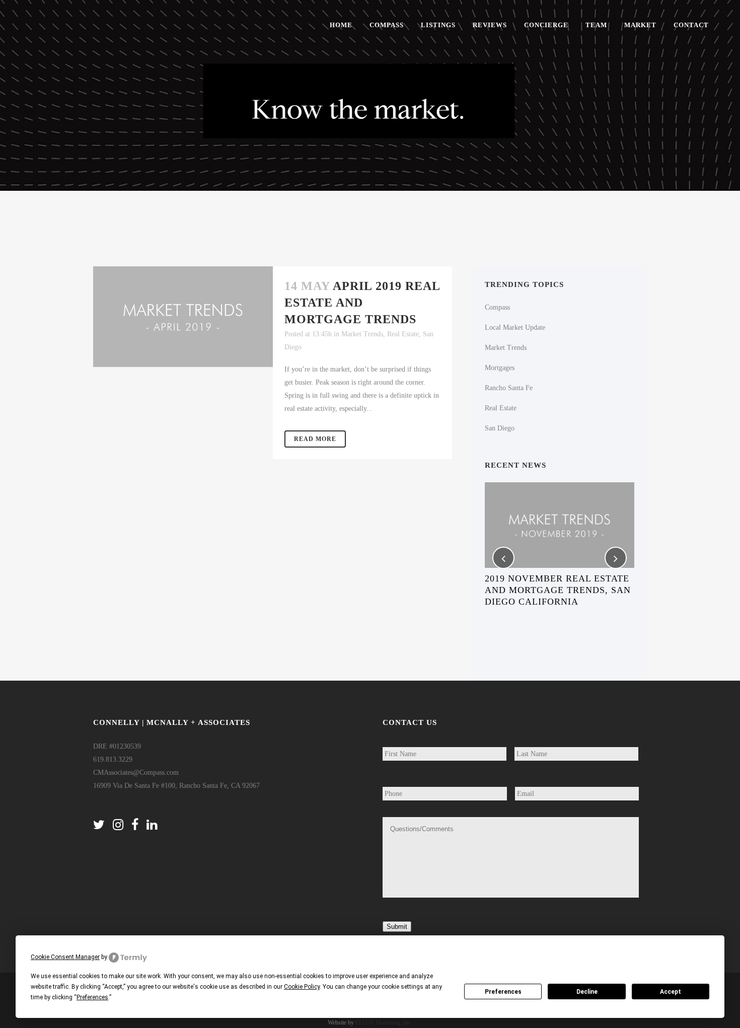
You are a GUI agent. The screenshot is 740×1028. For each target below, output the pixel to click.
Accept (670, 991)
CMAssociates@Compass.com (136, 772)
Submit (397, 926)
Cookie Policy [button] (302, 986)
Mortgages (499, 368)
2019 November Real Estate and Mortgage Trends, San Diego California (558, 590)
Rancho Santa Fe (509, 388)
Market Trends (362, 334)
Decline (587, 991)
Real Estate (403, 334)
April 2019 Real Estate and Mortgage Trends (362, 302)
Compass (497, 307)
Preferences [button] (92, 997)
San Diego (499, 428)
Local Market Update (515, 327)
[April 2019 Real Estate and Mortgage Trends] (183, 317)
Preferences (503, 991)
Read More (315, 439)
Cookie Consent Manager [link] (65, 957)
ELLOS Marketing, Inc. (383, 1022)
